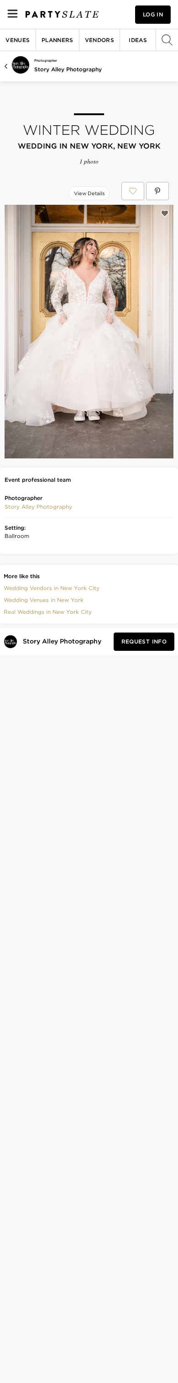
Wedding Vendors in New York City (51, 588)
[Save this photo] (165, 213)
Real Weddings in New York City (48, 611)
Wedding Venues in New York (44, 599)
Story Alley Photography (68, 69)
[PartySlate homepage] (62, 14)
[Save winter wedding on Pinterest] (157, 191)
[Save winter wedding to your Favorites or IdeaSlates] (132, 191)
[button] (38, 506)
